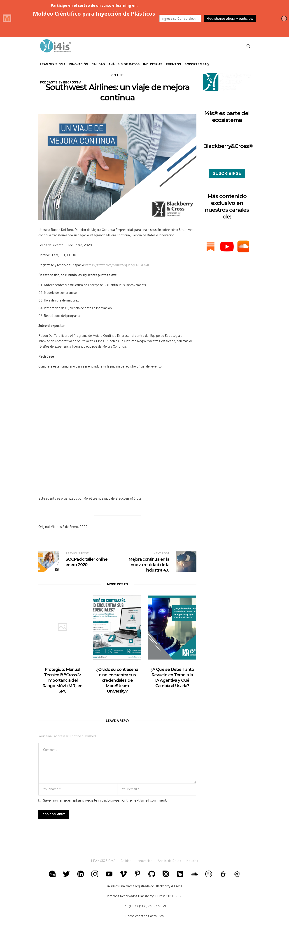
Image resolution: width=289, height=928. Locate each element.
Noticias (192, 861)
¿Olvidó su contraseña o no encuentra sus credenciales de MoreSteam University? (117, 680)
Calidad (126, 861)
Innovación (144, 861)
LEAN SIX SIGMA (103, 861)
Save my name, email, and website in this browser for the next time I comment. (105, 800)
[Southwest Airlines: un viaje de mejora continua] (117, 167)
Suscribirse (227, 173)
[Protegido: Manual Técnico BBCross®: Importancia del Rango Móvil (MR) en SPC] (62, 628)
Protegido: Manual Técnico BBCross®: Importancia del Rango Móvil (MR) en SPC (62, 680)
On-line (117, 75)
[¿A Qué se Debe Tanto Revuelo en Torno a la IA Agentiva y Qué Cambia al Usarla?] (172, 628)
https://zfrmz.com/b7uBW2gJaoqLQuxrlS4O (118, 265)
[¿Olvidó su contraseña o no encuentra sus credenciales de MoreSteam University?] (117, 628)
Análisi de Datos (169, 861)
